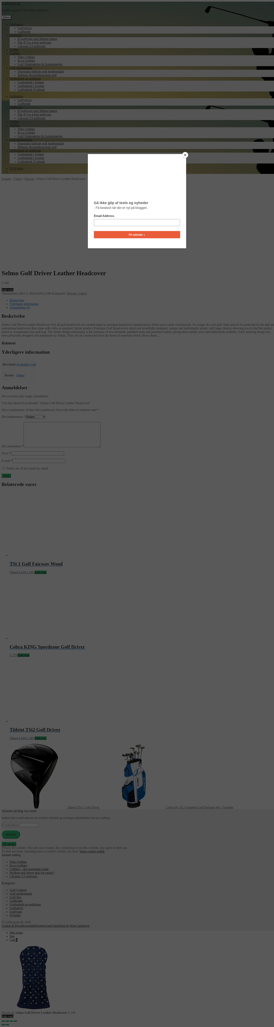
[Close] (185, 155)
